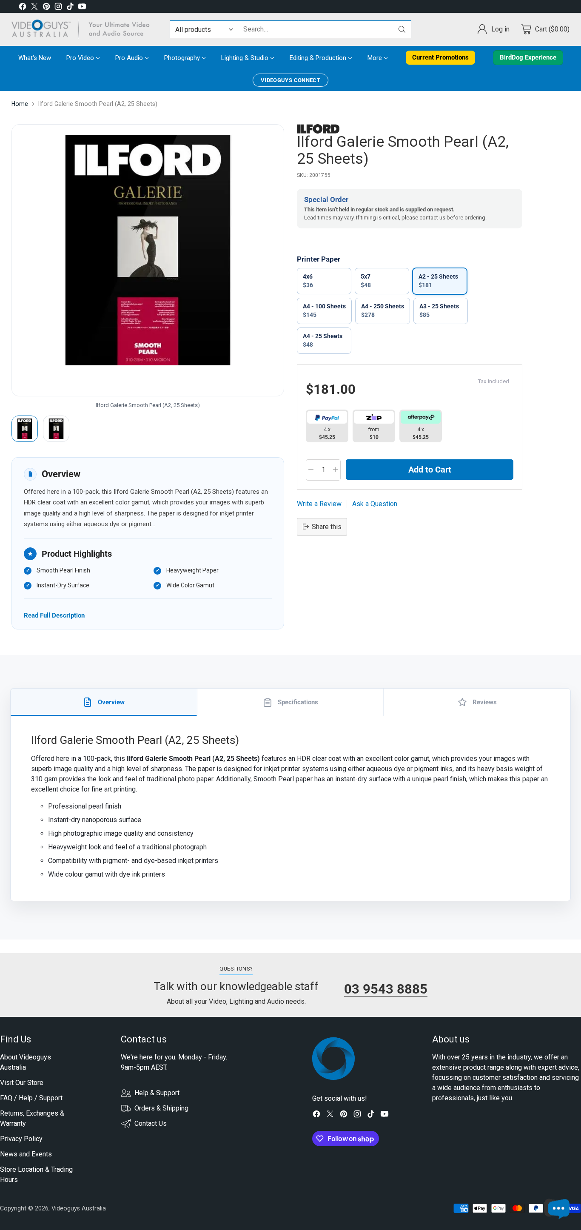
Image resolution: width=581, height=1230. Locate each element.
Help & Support (156, 1093)
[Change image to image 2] (56, 429)
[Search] (402, 29)
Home (19, 103)
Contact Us (150, 1123)
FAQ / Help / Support (31, 1098)
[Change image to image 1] (24, 429)
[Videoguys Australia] (83, 29)
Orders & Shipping (161, 1108)
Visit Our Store (21, 1083)
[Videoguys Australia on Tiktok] (70, 8)
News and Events (26, 1154)
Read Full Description (54, 615)
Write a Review (319, 503)
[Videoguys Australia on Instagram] (58, 8)
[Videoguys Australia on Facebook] (22, 8)
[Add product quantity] (335, 470)
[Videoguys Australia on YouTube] (82, 8)
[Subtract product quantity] (311, 470)
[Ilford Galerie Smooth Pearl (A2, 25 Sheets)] (147, 260)
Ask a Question (374, 503)
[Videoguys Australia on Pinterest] (46, 8)
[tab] (104, 702)
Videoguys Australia (78, 1208)
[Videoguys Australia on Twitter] (34, 8)
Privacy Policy (21, 1139)
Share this (327, 526)
